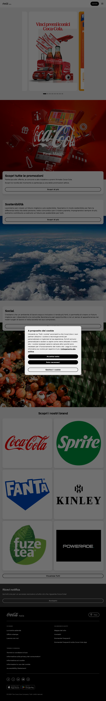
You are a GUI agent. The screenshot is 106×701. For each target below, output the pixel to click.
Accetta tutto (53, 356)
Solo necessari (53, 362)
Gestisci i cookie (53, 370)
